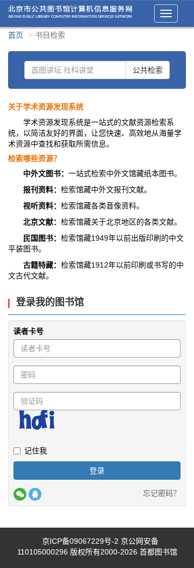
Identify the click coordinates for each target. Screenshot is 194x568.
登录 (97, 470)
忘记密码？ (162, 493)
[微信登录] (19, 494)
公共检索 (148, 70)
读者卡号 (28, 331)
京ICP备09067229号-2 (80, 541)
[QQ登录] (35, 494)
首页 (15, 35)
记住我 (35, 450)
